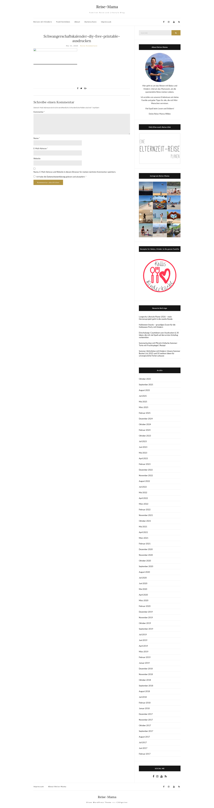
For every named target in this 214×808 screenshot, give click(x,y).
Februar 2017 (145, 754)
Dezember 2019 (146, 612)
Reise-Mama (107, 6)
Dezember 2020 (146, 549)
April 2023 (143, 458)
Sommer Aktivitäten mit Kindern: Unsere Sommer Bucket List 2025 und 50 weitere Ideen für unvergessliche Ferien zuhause (159, 353)
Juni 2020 (143, 583)
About (77, 22)
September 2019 (146, 629)
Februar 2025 (145, 413)
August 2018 (144, 691)
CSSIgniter (122, 802)
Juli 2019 (143, 634)
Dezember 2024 (146, 418)
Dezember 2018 (146, 668)
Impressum (106, 22)
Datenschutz (91, 22)
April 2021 (143, 532)
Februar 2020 (145, 606)
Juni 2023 (143, 447)
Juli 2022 (143, 487)
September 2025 (146, 384)
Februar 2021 (145, 543)
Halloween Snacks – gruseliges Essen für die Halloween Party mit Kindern (157, 326)
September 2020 (146, 566)
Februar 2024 (145, 430)
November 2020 (146, 555)
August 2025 (144, 390)
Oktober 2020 (145, 560)
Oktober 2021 (145, 521)
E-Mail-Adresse (40, 148)
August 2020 (144, 572)
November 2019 (146, 617)
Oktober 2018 (145, 680)
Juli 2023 (143, 441)
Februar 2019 (145, 657)
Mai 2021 (143, 526)
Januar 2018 (144, 708)
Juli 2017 (143, 742)
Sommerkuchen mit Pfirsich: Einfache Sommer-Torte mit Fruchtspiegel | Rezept (158, 344)
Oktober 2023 (145, 436)
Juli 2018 (143, 697)
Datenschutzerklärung (56, 177)
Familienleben (63, 22)
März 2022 (143, 504)
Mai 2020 (143, 589)
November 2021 (146, 515)
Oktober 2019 (145, 623)
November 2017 (146, 720)
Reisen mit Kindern (42, 22)
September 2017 (146, 731)
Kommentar (39, 112)
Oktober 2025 (145, 379)
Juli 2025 (143, 396)
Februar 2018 (145, 703)
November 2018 (146, 674)
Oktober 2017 (145, 725)
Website (36, 158)
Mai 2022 (143, 492)
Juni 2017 (143, 748)
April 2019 (143, 646)
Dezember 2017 (146, 714)
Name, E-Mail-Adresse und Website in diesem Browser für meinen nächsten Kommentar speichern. (74, 172)
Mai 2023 (143, 453)
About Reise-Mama (57, 786)
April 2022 (143, 498)
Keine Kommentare (88, 46)
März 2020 (143, 600)
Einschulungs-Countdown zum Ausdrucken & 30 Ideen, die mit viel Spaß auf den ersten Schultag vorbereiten (159, 335)
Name (36, 138)
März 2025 (143, 407)
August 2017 (144, 737)
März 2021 (143, 538)
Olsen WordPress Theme (98, 802)
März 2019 (143, 651)
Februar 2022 (145, 509)
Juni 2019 (143, 640)
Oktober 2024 (145, 424)
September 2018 (146, 685)
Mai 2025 (143, 401)
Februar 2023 (145, 464)
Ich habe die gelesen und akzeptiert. (61, 177)
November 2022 (146, 475)
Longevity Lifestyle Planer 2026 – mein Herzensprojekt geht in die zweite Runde (156, 318)
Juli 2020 (143, 578)
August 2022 (144, 481)
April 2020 (143, 595)
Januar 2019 (144, 663)
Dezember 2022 (146, 470)
